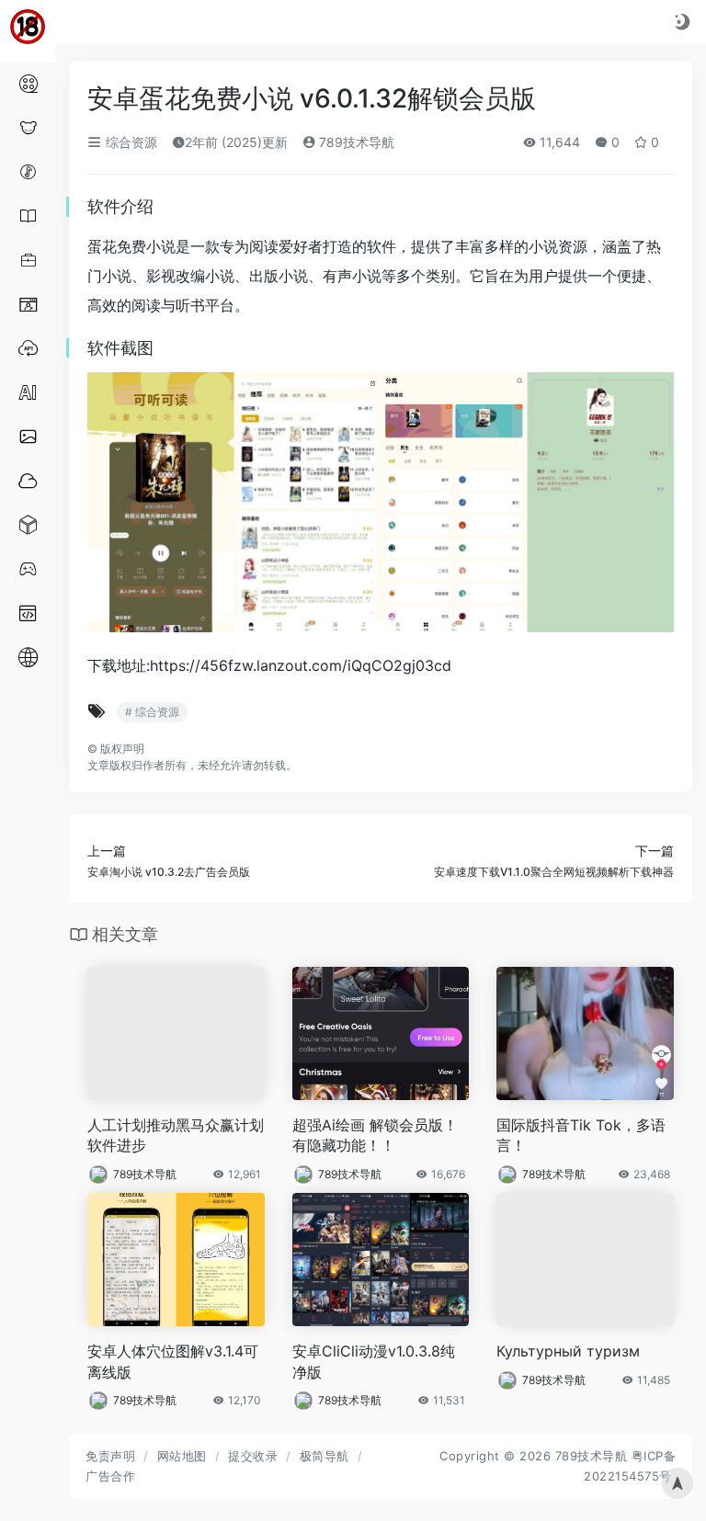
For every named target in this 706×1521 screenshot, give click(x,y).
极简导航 (324, 1455)
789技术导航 (354, 142)
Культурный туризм (568, 1351)
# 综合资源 (152, 712)
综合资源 (129, 142)
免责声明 (110, 1455)
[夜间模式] (682, 21)
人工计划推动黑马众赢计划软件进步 (175, 1135)
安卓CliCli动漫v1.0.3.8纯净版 (373, 1361)
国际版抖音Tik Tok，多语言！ (581, 1135)
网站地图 (182, 1455)
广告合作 (110, 1476)
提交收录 (253, 1455)
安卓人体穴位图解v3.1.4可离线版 (172, 1361)
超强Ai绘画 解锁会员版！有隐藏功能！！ (375, 1135)
